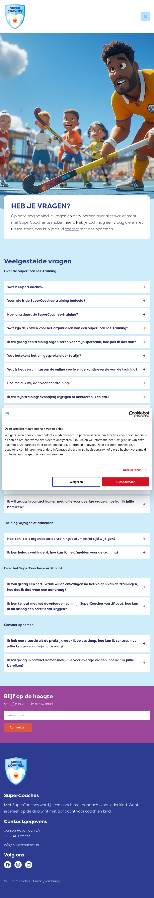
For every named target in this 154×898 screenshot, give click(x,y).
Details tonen (132, 469)
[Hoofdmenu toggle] (145, 16)
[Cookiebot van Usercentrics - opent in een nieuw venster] (131, 414)
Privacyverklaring (46, 881)
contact (72, 229)
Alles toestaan (125, 482)
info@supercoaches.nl (21, 845)
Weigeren (76, 482)
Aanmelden (18, 727)
